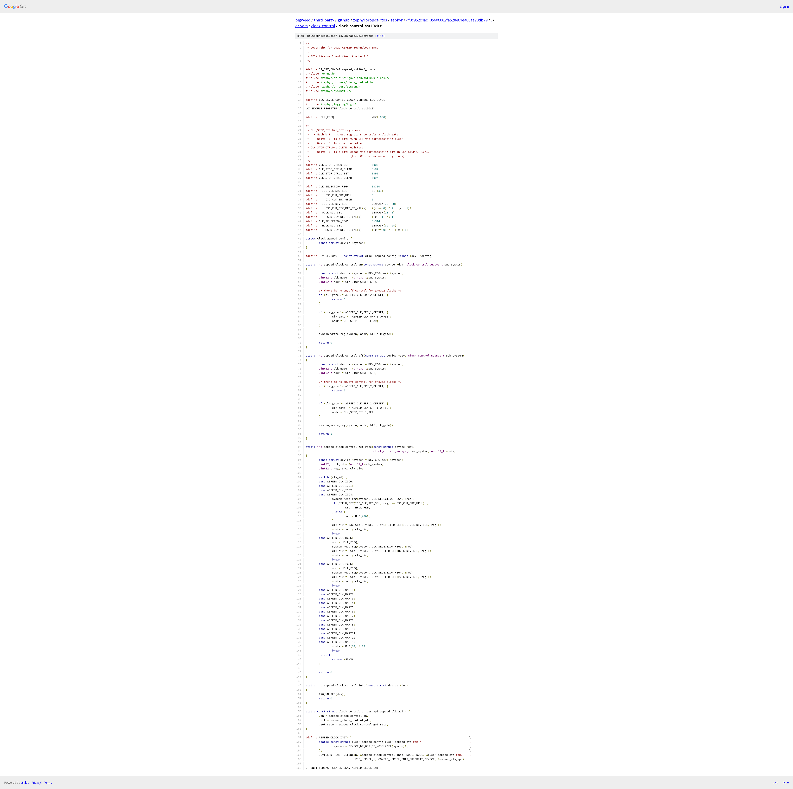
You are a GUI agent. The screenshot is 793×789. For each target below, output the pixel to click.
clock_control (323, 25)
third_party (324, 20)
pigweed (302, 20)
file (380, 36)
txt (775, 782)
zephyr (397, 20)
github (344, 20)
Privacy (36, 782)
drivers (301, 25)
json (785, 782)
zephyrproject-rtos (370, 20)
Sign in (784, 6)
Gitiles (25, 782)
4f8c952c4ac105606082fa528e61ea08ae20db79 (447, 20)
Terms (47, 782)
